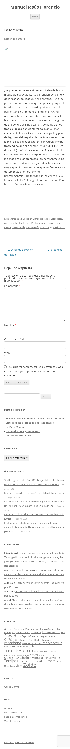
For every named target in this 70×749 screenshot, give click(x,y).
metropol (34, 646)
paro (53, 651)
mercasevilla (10, 223)
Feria (35, 636)
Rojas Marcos (17, 655)
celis (57, 629)
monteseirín (32, 227)
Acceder (8, 708)
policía (7, 655)
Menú (35, 16)
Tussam (50, 660)
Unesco (59, 661)
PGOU (59, 651)
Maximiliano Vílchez (32, 643)
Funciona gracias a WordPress (19, 742)
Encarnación (51, 632)
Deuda (7, 632)
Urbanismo (9, 666)
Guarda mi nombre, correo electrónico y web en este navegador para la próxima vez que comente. (33, 371)
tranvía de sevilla (34, 661)
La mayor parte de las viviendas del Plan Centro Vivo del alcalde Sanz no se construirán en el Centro (34, 574)
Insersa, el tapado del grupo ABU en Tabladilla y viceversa (34, 493)
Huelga (37, 639)
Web (7, 353)
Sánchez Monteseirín (34, 658)
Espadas (12, 636)
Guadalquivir (21, 639)
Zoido (29, 664)
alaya (53, 223)
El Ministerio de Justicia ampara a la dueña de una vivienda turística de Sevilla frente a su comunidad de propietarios (34, 527)
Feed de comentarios (15, 716)
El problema (57, 249)
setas (34, 654)
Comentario (12, 286)
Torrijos (10, 660)
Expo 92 (26, 636)
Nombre (10, 325)
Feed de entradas (13, 712)
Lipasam (46, 639)
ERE (63, 632)
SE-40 (26, 655)
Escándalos (56, 218)
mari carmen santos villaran (19, 570)
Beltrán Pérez (47, 629)
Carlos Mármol (12, 686)
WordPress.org (12, 721)
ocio (36, 651)
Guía (31, 639)
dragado (16, 632)
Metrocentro (19, 646)
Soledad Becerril (46, 655)
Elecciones (25, 632)
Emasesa (36, 632)
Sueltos (22, 223)
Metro (7, 646)
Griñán (9, 639)
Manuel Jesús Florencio (35, 7)
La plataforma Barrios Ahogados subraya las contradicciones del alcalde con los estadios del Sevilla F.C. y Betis (34, 604)
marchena (12, 642)
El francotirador (41, 218)
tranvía (21, 661)
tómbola (44, 227)
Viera (18, 666)
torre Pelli (55, 658)
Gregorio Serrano (48, 636)
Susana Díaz (11, 657)
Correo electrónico (16, 339)
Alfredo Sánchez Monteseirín (21, 629)
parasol (44, 651)
